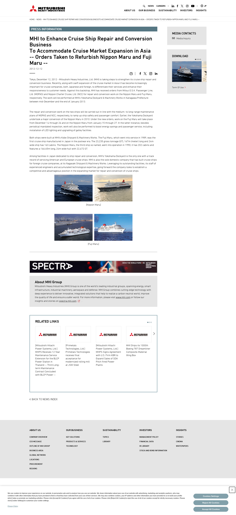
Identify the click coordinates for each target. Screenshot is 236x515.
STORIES (179, 437)
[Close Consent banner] (232, 490)
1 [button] (147, 322)
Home (32, 19)
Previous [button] (32, 353)
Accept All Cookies (211, 509)
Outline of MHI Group (40, 446)
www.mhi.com (123, 297)
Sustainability (168, 10)
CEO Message (36, 441)
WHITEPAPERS (182, 446)
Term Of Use (178, 87)
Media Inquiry (183, 38)
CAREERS (160, 6)
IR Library (144, 446)
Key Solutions (73, 437)
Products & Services (76, 441)
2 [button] (149, 322)
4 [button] (200, 59)
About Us (129, 10)
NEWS (151, 6)
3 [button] (151, 322)
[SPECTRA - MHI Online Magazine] (93, 264)
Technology (72, 446)
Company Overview (38, 437)
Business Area (36, 450)
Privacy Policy (13, 506)
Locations (34, 459)
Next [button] (154, 353)
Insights (201, 10)
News (38, 19)
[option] (50, 351)
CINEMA (179, 441)
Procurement (36, 464)
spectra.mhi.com (67, 300)
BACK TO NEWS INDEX (44, 399)
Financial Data (146, 441)
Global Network (38, 455)
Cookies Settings (211, 496)
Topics (106, 437)
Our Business (147, 10)
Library (106, 441)
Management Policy (148, 437)
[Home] (47, 7)
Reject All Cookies (210, 503)
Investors (186, 10)
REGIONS (33, 468)
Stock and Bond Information (153, 450)
